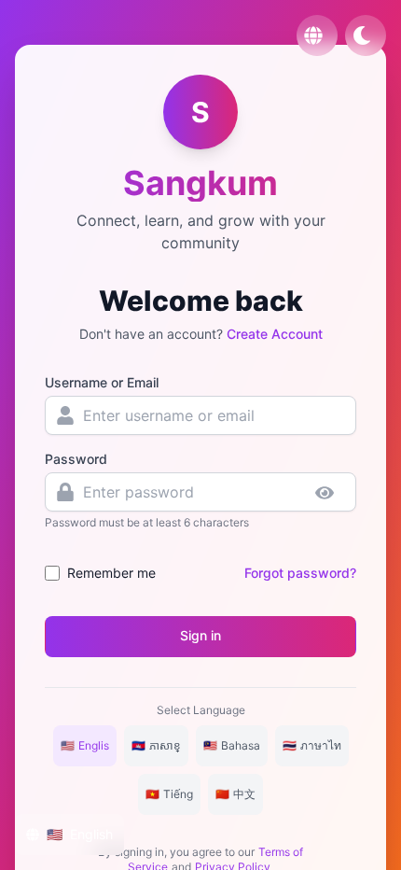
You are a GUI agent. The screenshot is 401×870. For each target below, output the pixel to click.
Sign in (200, 635)
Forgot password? (300, 573)
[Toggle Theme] (365, 35)
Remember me (111, 573)
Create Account (275, 334)
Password (76, 459)
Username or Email (102, 382)
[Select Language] (317, 35)
